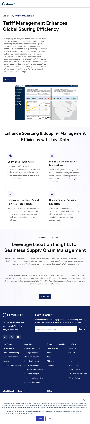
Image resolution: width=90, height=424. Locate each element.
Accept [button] (40, 419)
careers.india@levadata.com (14, 326)
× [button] (84, 399)
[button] (19, 102)
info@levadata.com (11, 330)
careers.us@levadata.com (13, 322)
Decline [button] (49, 419)
